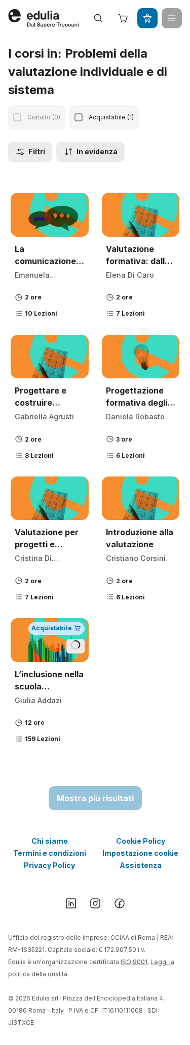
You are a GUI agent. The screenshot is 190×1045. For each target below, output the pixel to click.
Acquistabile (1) (111, 117)
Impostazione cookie (140, 853)
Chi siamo (49, 841)
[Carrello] (123, 18)
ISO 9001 (134, 962)
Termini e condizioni (49, 853)
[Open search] (98, 18)
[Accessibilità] (147, 18)
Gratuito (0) (43, 117)
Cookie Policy (140, 841)
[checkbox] (17, 117)
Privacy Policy (49, 865)
